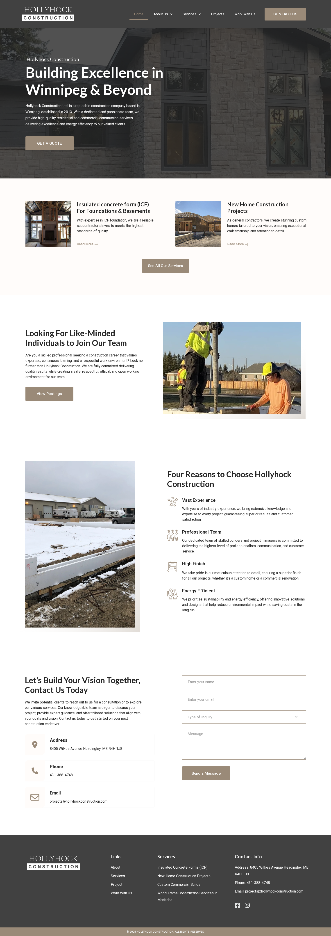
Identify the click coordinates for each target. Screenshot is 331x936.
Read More (85, 244)
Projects (217, 14)
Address (59, 740)
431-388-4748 (61, 775)
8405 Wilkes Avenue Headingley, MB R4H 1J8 (86, 749)
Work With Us (244, 14)
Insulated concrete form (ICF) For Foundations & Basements (113, 207)
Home (138, 14)
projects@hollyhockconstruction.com (78, 801)
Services (189, 14)
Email (55, 793)
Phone (56, 766)
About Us (161, 14)
